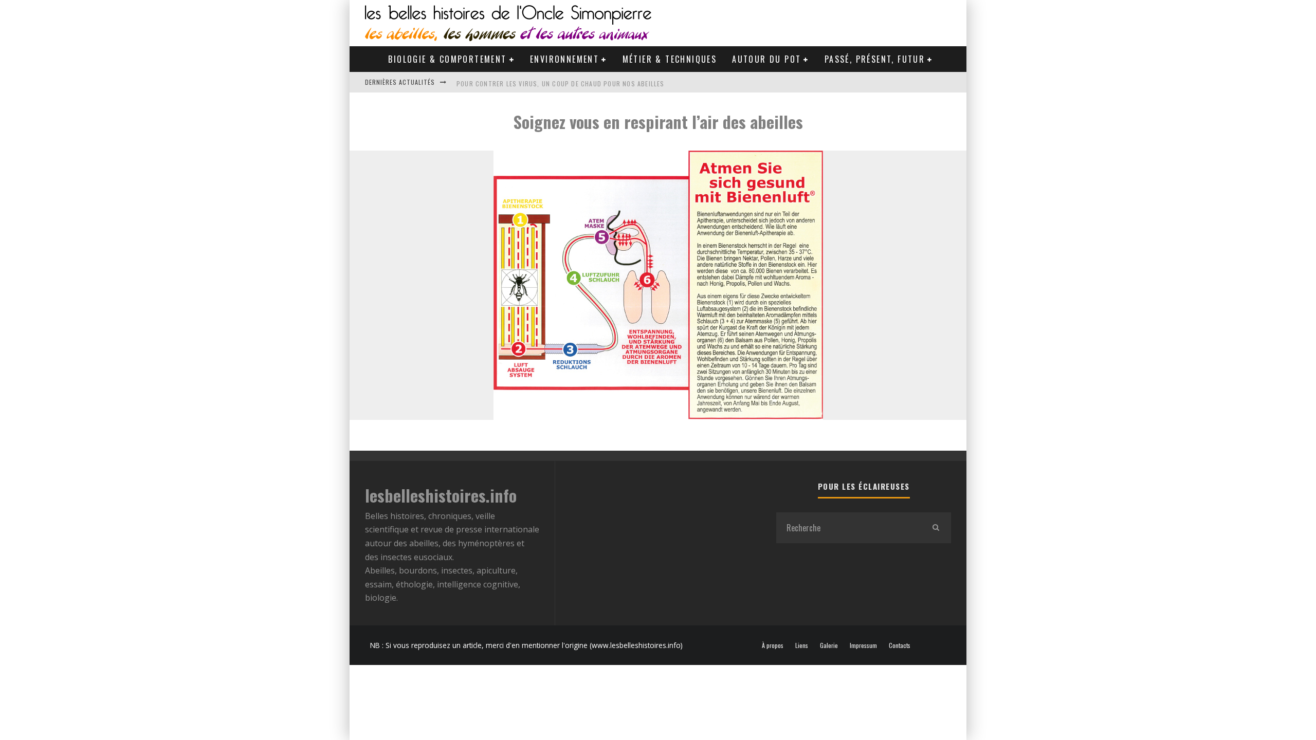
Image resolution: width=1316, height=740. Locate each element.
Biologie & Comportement (447, 59)
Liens (801, 645)
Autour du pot (766, 59)
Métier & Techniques (670, 59)
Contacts (899, 645)
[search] (935, 527)
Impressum (863, 645)
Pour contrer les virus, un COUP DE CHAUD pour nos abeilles (560, 82)
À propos (772, 645)
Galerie (829, 645)
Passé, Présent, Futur (875, 59)
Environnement (564, 59)
